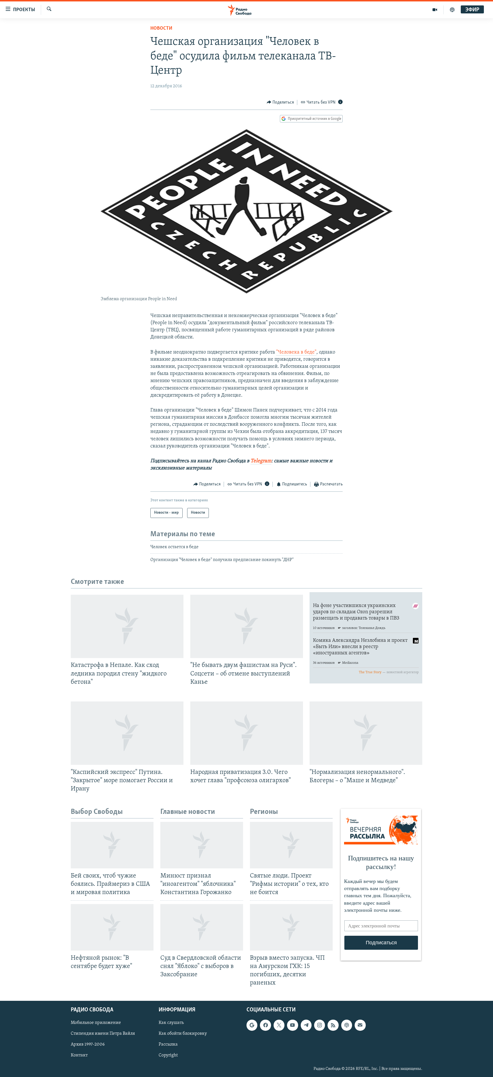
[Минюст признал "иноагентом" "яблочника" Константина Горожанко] (201, 845)
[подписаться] (360, 1025)
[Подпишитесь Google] (251, 1025)
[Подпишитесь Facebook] (265, 1025)
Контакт (79, 1055)
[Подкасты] (346, 1025)
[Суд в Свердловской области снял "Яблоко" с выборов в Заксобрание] (201, 927)
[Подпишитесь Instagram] (319, 1025)
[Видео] (435, 9)
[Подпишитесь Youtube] (292, 1025)
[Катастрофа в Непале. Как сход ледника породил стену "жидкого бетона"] (127, 626)
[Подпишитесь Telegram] (306, 1025)
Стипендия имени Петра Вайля (103, 1034)
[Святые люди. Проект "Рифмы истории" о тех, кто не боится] (291, 845)
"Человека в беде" (296, 352)
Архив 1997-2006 (88, 1044)
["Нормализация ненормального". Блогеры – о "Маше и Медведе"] (366, 733)
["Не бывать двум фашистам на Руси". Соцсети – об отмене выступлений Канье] (246, 626)
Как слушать (171, 1023)
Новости (161, 28)
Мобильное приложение (96, 1023)
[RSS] (333, 1025)
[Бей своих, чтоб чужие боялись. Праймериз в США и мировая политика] (112, 845)
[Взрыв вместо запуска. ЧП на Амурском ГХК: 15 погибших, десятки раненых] (291, 927)
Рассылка (168, 1044)
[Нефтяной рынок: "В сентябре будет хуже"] (112, 927)
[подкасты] (452, 9)
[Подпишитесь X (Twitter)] (279, 1025)
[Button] (280, 102)
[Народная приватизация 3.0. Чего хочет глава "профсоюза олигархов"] (246, 733)
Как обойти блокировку (183, 1034)
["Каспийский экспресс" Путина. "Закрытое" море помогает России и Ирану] (127, 733)
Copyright (168, 1055)
